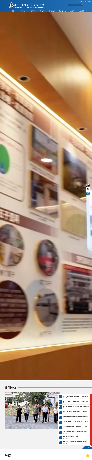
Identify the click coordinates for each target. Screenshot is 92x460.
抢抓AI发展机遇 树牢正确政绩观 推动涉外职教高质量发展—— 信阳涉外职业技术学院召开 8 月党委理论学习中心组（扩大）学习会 (76, 406)
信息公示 (72, 11)
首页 (13, 11)
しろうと (85, 1)
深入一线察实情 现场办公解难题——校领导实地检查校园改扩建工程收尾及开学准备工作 (76, 396)
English (80, 1)
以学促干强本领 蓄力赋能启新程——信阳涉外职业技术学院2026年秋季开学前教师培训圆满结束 (76, 401)
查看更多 (88, 447)
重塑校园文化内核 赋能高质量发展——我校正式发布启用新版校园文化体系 (76, 411)
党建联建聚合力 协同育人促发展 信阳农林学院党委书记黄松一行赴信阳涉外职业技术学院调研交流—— (76, 431)
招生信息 (81, 11)
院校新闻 (42, 11)
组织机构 (33, 11)
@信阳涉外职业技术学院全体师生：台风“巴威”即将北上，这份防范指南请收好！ (76, 421)
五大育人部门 (52, 11)
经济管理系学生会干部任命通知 (71, 436)
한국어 (89, 1)
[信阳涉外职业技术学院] (26, 5)
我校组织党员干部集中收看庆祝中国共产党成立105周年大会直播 (76, 426)
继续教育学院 (62, 11)
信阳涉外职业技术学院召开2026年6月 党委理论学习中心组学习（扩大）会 (76, 441)
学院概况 (23, 11)
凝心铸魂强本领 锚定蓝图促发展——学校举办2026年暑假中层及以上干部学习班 (76, 416)
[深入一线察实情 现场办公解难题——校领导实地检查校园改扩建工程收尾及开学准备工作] (32, 410)
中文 (76, 1)
